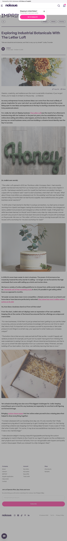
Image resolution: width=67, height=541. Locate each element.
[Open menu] (2, 5)
